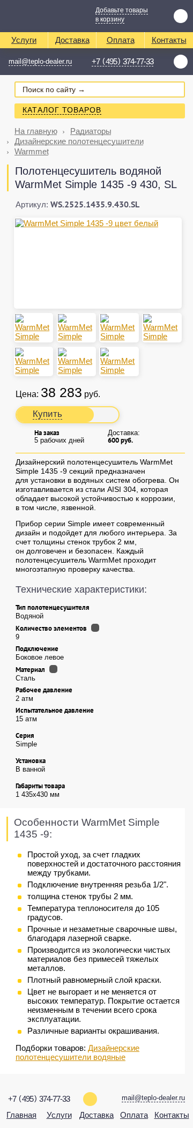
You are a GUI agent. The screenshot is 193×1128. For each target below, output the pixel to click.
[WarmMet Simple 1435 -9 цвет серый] (33, 327)
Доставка (72, 39)
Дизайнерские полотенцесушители (79, 141)
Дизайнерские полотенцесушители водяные (77, 1052)
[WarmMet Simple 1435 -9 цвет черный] (161, 327)
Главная (21, 1114)
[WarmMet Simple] (33, 361)
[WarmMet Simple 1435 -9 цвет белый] (98, 223)
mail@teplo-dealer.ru (40, 61)
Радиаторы (91, 131)
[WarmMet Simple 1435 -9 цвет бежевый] (118, 327)
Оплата (121, 39)
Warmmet (31, 151)
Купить (47, 414)
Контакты (169, 39)
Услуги (23, 39)
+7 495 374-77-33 (122, 61)
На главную (35, 131)
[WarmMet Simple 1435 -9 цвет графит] (76, 327)
